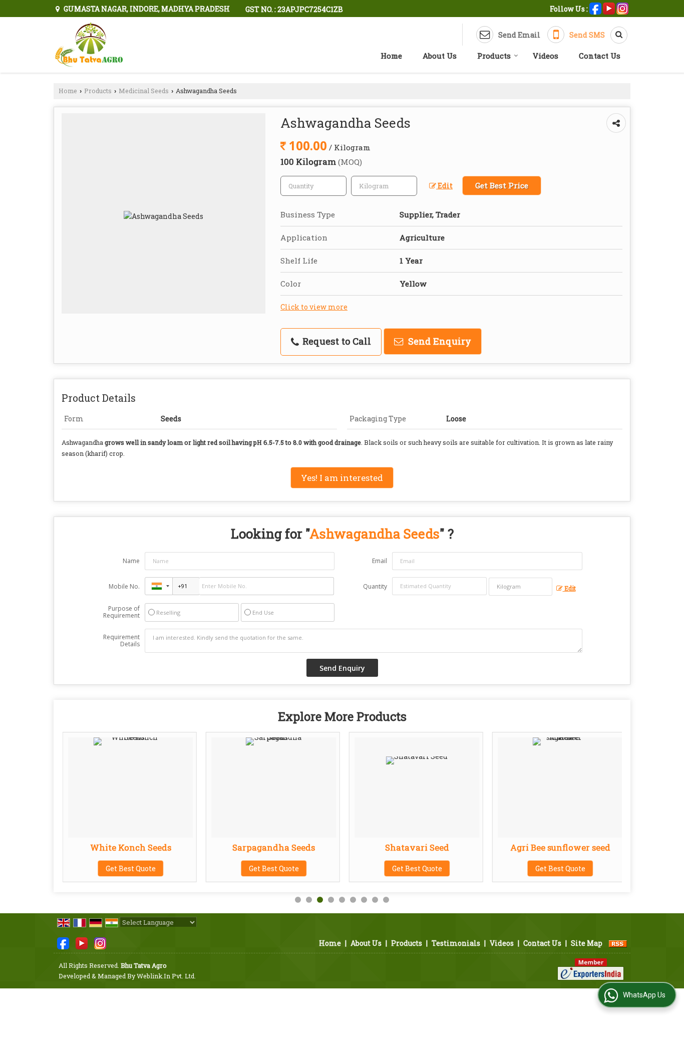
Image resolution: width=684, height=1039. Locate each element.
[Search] (615, 35)
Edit (444, 185)
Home (391, 56)
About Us (440, 56)
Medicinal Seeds (144, 91)
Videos (545, 56)
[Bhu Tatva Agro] (89, 45)
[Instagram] (622, 8)
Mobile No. (124, 586)
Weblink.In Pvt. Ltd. (166, 976)
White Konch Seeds (130, 847)
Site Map (586, 943)
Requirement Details (121, 641)
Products (494, 56)
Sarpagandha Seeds (273, 847)
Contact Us (599, 56)
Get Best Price (501, 185)
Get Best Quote (131, 868)
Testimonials (456, 943)
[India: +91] (159, 586)
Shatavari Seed (417, 847)
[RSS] (618, 943)
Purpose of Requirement (121, 612)
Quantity (375, 586)
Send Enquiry (438, 341)
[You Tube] (609, 8)
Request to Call (335, 341)
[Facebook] (595, 8)
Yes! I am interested (342, 477)
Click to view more (314, 307)
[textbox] (384, 186)
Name (131, 561)
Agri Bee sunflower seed (560, 847)
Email (379, 561)
